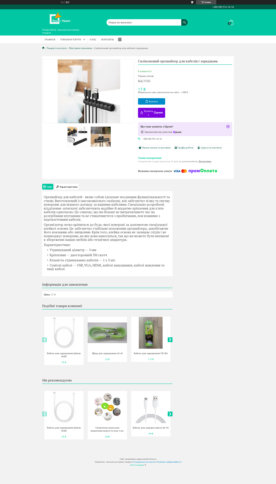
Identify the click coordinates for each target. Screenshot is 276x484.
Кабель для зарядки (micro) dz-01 (151, 427)
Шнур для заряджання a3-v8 (107, 353)
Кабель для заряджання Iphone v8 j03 (64, 355)
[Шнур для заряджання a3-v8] (107, 333)
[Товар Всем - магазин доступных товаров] (58, 18)
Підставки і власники (80, 48)
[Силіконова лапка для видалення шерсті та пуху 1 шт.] (107, 407)
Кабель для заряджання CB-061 (151, 353)
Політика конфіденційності (169, 462)
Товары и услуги (70, 39)
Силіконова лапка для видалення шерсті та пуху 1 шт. (107, 429)
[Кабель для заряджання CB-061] (150, 333)
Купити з (148, 112)
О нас (93, 39)
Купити (153, 101)
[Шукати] (184, 21)
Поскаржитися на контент (144, 462)
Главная (50, 39)
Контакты (107, 39)
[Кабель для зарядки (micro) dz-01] (150, 407)
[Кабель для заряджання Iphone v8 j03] (63, 333)
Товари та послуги (57, 48)
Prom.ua (152, 459)
